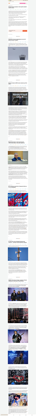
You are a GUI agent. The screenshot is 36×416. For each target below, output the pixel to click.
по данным (12, 130)
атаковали (14, 225)
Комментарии (18, 36)
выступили (17, 390)
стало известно (14, 231)
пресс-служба (10, 165)
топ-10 (26, 178)
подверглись (24, 228)
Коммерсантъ (21, 90)
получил (9, 367)
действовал (9, 74)
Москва (12, 1)
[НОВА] (22, 3)
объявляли (13, 268)
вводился (26, 227)
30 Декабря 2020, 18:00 (10, 5)
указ (13, 148)
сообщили (23, 191)
